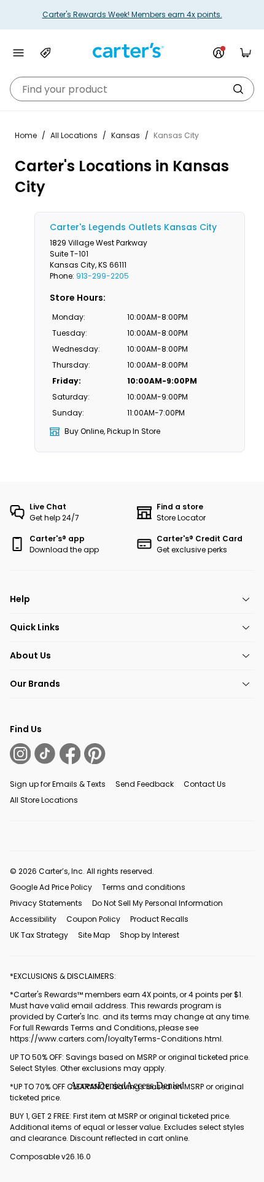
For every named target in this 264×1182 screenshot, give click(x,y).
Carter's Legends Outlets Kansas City (133, 227)
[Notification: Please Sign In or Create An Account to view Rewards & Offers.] (218, 52)
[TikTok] (44, 753)
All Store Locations (44, 800)
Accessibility (33, 919)
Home (26, 135)
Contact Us (205, 784)
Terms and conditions (143, 887)
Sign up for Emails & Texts (58, 784)
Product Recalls (159, 919)
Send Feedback (144, 784)
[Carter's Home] (132, 50)
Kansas (125, 135)
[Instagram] (20, 753)
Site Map (94, 935)
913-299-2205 (102, 276)
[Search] (238, 89)
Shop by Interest (149, 935)
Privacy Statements (46, 903)
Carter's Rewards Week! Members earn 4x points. (132, 14)
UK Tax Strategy (39, 935)
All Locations (74, 135)
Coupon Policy (93, 919)
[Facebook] (70, 753)
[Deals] (45, 52)
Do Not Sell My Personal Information (157, 903)
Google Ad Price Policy (51, 887)
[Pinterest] (94, 753)
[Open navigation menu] (18, 52)
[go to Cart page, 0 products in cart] (245, 52)
